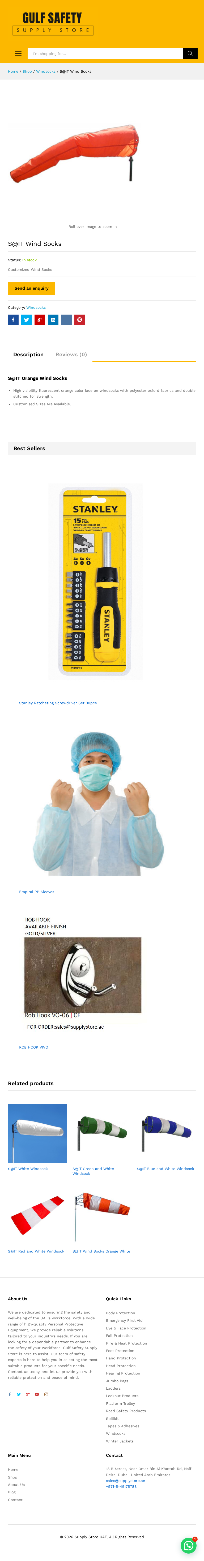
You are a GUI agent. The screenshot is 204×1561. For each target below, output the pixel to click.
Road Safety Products (126, 1411)
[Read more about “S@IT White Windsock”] (31, 1159)
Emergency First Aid (124, 1320)
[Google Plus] (27, 1395)
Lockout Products (122, 1396)
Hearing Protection (123, 1373)
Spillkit (112, 1418)
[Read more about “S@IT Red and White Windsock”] (31, 1242)
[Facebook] (9, 1395)
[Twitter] (18, 1395)
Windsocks (36, 307)
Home (13, 1469)
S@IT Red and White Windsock (36, 1251)
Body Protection (120, 1313)
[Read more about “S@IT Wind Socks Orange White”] (95, 1242)
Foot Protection (120, 1351)
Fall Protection (119, 1335)
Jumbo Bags (117, 1381)
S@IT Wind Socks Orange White (101, 1251)
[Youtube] (36, 1395)
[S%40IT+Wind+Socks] (26, 320)
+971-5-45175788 (121, 1486)
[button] (189, 1546)
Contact (15, 1500)
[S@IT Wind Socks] (13, 320)
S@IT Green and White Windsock (93, 1171)
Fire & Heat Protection (126, 1343)
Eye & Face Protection (126, 1328)
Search (190, 53)
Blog (11, 1492)
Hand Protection (121, 1358)
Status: (14, 260)
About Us (16, 1484)
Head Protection (121, 1366)
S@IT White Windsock (28, 1169)
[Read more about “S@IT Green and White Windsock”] (95, 1159)
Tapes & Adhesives (122, 1426)
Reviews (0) (71, 354)
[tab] (28, 357)
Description (28, 354)
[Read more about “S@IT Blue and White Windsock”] (160, 1159)
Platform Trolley (120, 1403)
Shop (12, 1477)
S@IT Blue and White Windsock (165, 1169)
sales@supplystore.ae (125, 1481)
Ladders (113, 1388)
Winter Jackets (120, 1441)
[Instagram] (46, 1394)
